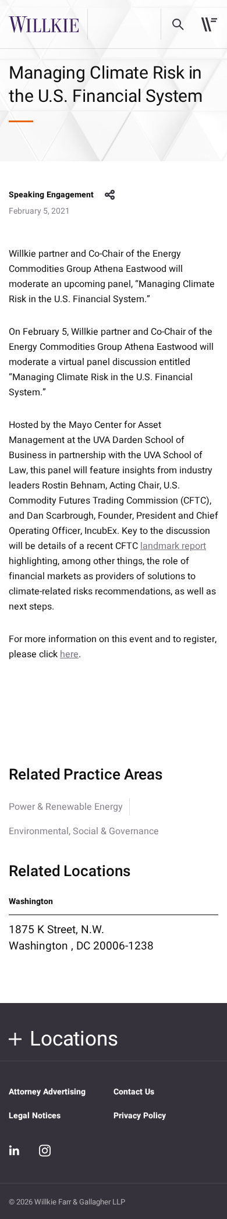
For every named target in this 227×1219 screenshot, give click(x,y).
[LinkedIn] (14, 1151)
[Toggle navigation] (209, 24)
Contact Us (134, 1092)
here (69, 654)
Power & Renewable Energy (66, 807)
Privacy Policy (140, 1116)
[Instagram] (45, 1150)
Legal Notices (35, 1116)
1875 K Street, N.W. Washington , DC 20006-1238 (81, 938)
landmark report (173, 546)
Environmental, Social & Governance (84, 831)
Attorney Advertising (47, 1092)
